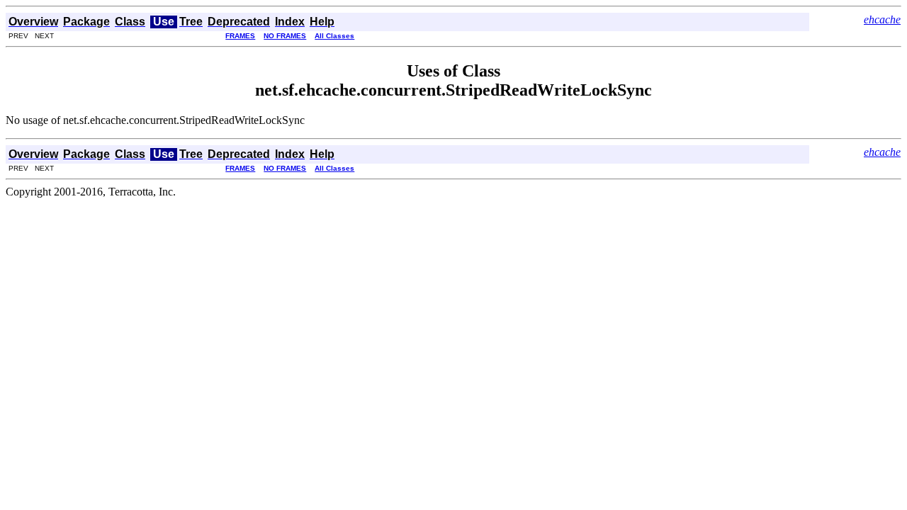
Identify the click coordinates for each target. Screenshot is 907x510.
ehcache (882, 19)
